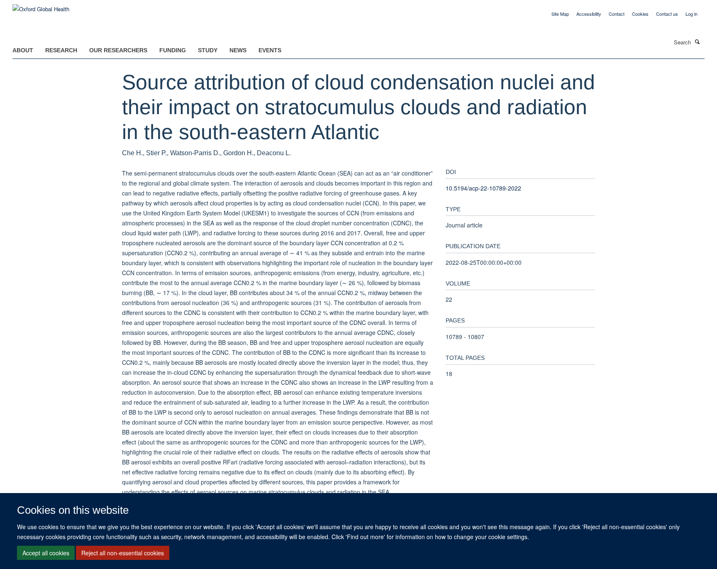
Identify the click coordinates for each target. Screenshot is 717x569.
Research (61, 50)
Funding (172, 50)
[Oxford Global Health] (40, 6)
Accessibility (588, 13)
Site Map (560, 13)
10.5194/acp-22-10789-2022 (483, 188)
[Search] (697, 41)
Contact (616, 13)
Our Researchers (118, 50)
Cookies (640, 13)
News (237, 50)
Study (207, 50)
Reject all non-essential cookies (122, 553)
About (22, 50)
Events (270, 50)
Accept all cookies (45, 553)
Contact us (667, 13)
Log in (691, 13)
